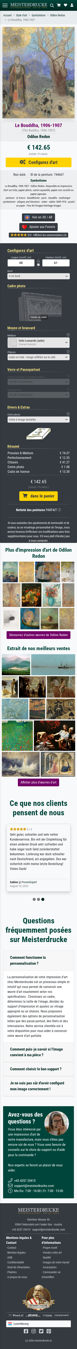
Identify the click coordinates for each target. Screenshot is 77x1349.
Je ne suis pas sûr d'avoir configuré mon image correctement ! (37, 1086)
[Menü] (5, 5)
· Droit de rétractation (18, 1267)
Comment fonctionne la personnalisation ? (28, 960)
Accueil (7, 15)
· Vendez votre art (52, 1252)
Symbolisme (39, 15)
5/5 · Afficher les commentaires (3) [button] (47, 235)
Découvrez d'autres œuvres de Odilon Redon (38, 635)
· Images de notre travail (55, 1262)
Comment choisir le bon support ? (36, 1069)
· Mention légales (16, 1252)
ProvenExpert (29, 882)
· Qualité (46, 1257)
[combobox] (38, 276)
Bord (9, 271)
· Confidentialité (15, 1262)
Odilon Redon (57, 15)
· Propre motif (49, 1248)
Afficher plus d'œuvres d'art (38, 782)
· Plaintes (11, 1272)
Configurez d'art (41, 162)
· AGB (9, 1257)
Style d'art (21, 15)
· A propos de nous (16, 1277)
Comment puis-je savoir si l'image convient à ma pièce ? (36, 1052)
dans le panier (40, 496)
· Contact (11, 1248)
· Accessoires (49, 1267)
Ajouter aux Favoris (41, 227)
